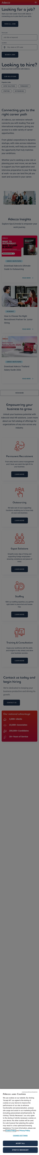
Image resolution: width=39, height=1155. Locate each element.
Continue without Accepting (29, 1092)
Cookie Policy (11, 1131)
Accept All (20, 1143)
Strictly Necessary (20, 1150)
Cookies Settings (20, 1135)
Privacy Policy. (24, 1131)
